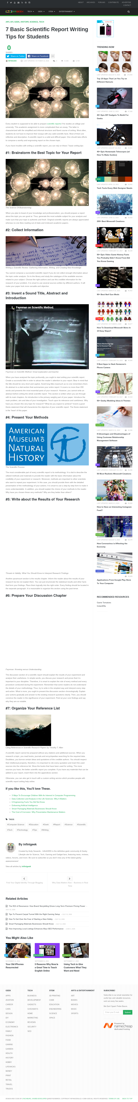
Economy (10, 1022)
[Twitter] (11, 2)
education (34, 824)
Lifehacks (10, 1067)
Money (9, 1071)
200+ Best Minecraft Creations (111, 221)
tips (35, 830)
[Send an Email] (19, 2)
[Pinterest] (26, 2)
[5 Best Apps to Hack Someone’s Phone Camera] (114, 347)
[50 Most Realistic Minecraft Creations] (114, 456)
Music (74, 1009)
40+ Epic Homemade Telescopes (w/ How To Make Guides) (113, 153)
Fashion (9, 1036)
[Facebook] (8, 2)
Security (31, 1027)
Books (74, 1000)
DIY (11, 22)
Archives (91, 2)
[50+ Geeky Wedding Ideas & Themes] (114, 383)
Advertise (126, 2)
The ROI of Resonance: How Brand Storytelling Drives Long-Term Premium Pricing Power (46, 906)
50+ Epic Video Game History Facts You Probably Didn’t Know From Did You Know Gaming (113, 258)
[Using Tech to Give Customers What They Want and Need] (76, 950)
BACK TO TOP (127, 1098)
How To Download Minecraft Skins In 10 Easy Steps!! (114, 329)
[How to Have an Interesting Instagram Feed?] (114, 490)
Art (7, 22)
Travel (9, 1084)
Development (34, 1000)
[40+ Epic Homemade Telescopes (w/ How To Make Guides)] (114, 134)
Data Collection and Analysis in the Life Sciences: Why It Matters (39, 799)
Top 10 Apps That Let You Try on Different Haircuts (112, 80)
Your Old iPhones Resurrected (15, 966)
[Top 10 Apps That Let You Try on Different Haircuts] (114, 61)
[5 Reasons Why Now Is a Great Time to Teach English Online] (47, 950)
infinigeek (12, 61)
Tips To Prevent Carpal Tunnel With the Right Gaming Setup (34, 914)
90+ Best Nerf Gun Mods (108, 294)
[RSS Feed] (22, 2)
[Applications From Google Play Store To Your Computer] (114, 563)
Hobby (9, 1062)
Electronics (12, 1027)
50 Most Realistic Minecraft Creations (114, 474)
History (25, 22)
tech (10, 830)
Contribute (113, 2)
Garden (9, 1049)
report (57, 824)
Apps (8, 996)
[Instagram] (30, 2)
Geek (40, 11)
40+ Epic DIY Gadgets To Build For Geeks (113, 117)
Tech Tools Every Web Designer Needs (114, 188)
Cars (8, 1009)
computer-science (16, 824)
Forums (101, 2)
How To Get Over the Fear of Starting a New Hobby (30, 919)
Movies (74, 1004)
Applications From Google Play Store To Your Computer (114, 581)
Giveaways (32, 1009)
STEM (51, 11)
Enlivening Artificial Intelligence (25, 805)
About (81, 2)
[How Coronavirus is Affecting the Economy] (114, 526)
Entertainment (66, 11)
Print (8, 1075)
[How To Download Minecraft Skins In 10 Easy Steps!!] (114, 310)
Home (30, 1013)
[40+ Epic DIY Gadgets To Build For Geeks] (114, 98)
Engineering (55, 1009)
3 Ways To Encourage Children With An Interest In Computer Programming (43, 795)
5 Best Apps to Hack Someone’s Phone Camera (111, 366)
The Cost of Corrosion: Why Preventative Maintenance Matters (38, 812)
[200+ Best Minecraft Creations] (114, 204)
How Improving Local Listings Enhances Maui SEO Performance (35, 929)
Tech (29, 11)
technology (23, 830)
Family (9, 1031)
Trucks (9, 1089)
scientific (82, 824)
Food (8, 1040)
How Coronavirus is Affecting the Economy (112, 545)
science (69, 824)
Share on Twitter (18, 56)
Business (32, 996)
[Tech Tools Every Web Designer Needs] (114, 171)
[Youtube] (15, 2)
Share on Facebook (40, 56)
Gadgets (31, 1004)
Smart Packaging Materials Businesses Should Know (34, 809)
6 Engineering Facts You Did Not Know (28, 802)
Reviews (31, 1022)
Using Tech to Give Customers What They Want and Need (75, 967)
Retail (9, 1080)
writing (46, 830)
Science (34, 22)
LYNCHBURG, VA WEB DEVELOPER (34, 1098)
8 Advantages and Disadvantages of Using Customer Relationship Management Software (113, 437)
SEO (29, 1031)
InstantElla (101, 606)
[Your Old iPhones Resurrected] (18, 950)
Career (9, 1004)
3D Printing (54, 996)
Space (52, 1018)
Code (51, 1000)
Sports (74, 1013)
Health (9, 1053)
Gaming (9, 1044)
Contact (127, 5)
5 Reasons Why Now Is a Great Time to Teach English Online (46, 967)
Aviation (10, 1000)
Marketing (32, 1018)
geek (46, 824)
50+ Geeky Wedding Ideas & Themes (113, 401)
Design (9, 1013)
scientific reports (54, 124)
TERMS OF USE (114, 1098)
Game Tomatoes (104, 602)
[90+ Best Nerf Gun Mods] (114, 277)
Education (54, 1004)
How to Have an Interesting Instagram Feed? (114, 508)
